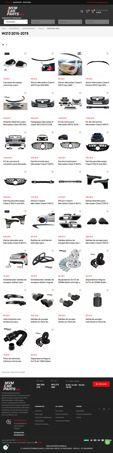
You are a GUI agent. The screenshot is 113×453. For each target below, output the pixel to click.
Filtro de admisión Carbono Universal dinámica (12, 359)
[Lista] (6, 44)
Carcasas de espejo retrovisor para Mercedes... (12, 83)
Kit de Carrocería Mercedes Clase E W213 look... (97, 123)
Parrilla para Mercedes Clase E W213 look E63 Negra (96, 162)
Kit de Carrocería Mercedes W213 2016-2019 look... (68, 123)
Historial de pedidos (63, 421)
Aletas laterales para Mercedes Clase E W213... (98, 202)
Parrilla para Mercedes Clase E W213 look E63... (14, 202)
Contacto (38, 411)
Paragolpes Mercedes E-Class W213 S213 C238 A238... (42, 123)
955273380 (27, 2)
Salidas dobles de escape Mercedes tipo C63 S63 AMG (68, 241)
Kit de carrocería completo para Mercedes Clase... (15, 162)
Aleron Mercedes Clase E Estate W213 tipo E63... (97, 83)
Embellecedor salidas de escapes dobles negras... (43, 281)
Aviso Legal (39, 414)
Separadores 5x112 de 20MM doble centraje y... (69, 281)
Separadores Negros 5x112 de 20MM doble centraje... (96, 281)
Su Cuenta (59, 411)
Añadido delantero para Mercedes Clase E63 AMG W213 (15, 123)
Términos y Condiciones (43, 417)
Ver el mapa (102, 384)
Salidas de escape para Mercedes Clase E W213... (98, 241)
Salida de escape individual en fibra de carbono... (95, 320)
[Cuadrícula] (3, 44)
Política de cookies (42, 424)
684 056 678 (40, 385)
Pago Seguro (39, 421)
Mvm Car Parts (21, 440)
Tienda (78, 417)
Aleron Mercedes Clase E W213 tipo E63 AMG (42, 83)
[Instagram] (109, 409)
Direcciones (60, 417)
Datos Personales (62, 414)
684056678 (17, 2)
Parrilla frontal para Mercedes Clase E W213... (43, 162)
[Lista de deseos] (87, 11)
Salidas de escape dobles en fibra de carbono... (39, 320)
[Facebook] (99, 409)
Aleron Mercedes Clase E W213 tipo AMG (70, 83)
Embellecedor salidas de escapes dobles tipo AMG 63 (14, 281)
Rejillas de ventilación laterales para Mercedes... (41, 241)
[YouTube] (104, 409)
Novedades (80, 411)
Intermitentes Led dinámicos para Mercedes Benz (12, 320)
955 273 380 (55, 385)
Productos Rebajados (83, 414)
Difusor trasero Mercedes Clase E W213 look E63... (42, 202)
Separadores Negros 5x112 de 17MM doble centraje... (40, 359)
